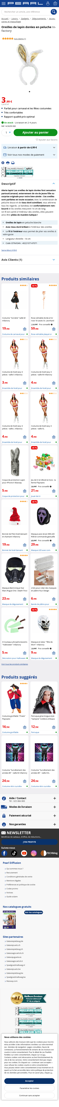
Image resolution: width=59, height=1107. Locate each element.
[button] (29, 147)
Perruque (35, 732)
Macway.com (11, 981)
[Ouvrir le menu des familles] (3, 3)
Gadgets (25, 18)
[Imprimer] (8, 162)
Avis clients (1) (11, 260)
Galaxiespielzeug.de (14, 941)
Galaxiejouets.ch (13, 945)
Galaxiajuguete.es (13, 957)
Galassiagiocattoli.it (14, 961)
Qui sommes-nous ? (14, 868)
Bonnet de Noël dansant (12, 550)
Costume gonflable (10, 732)
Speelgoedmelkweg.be (15, 977)
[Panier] (55, 4)
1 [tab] (29, 91)
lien (43, 1055)
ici (51, 1073)
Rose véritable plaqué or (41, 334)
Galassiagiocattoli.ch (15, 953)
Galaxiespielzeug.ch (14, 949)
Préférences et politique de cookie (20, 884)
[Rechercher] (54, 12)
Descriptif (8, 184)
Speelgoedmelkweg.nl (15, 965)
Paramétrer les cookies (29, 1088)
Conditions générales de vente (19, 876)
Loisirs (14, 18)
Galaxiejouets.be (13, 969)
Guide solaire (11, 896)
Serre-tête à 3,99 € (9, 250)
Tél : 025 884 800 (17, 801)
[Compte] (48, 4)
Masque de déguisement (12, 604)
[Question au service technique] (13, 162)
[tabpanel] (29, 64)
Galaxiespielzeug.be (14, 973)
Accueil (5, 18)
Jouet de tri (35, 496)
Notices (9, 892)
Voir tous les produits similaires (14, 664)
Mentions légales (13, 880)
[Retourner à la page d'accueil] (25, 4)
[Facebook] (3, 162)
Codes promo (12, 888)
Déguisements (39, 18)
